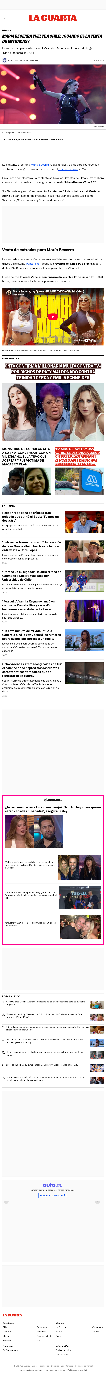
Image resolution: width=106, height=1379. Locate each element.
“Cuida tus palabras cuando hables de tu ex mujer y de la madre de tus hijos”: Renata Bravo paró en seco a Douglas (30, 865)
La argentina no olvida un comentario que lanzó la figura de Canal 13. (29, 616)
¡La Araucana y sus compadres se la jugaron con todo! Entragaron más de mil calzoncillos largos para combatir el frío (31, 895)
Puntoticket (33, 264)
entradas (44, 350)
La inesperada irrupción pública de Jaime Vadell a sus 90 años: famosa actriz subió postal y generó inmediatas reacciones (45, 1079)
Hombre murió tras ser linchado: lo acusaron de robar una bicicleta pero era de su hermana (44, 1054)
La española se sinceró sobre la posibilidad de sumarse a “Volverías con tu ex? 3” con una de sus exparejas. (29, 647)
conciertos (34, 350)
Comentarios (25, 132)
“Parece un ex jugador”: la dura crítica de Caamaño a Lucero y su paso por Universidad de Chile (31, 576)
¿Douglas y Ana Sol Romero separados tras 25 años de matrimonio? (31, 924)
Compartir (9, 132)
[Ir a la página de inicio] (53, 18)
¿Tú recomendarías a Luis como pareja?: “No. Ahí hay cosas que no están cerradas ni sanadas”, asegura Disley (53, 809)
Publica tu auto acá (52, 1195)
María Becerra (40, 165)
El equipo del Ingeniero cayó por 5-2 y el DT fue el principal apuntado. (30, 527)
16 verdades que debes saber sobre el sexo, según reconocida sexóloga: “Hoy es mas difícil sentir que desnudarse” (47, 1028)
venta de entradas (58, 350)
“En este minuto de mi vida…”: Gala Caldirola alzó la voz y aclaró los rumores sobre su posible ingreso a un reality (31, 635)
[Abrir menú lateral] (4, 18)
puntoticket (73, 350)
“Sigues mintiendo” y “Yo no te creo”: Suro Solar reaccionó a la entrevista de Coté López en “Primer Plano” (44, 1016)
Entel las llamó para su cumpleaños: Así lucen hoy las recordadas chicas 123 (42, 1064)
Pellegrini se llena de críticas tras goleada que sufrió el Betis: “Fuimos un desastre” (30, 517)
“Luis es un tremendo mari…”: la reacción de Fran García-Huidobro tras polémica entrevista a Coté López (31, 546)
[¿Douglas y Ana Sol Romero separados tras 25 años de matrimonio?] (80, 927)
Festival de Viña (68, 169)
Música (6, 30)
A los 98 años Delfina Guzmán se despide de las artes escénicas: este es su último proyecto (45, 1003)
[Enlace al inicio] (53, 800)
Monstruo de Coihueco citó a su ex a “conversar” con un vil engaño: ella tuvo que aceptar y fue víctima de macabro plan (26, 456)
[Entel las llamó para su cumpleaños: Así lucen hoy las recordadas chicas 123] (97, 1068)
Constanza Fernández (25, 60)
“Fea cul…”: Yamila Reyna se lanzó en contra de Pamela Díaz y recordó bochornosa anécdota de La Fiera (28, 605)
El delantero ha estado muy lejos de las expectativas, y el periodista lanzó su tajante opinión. (32, 586)
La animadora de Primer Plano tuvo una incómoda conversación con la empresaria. (30, 556)
